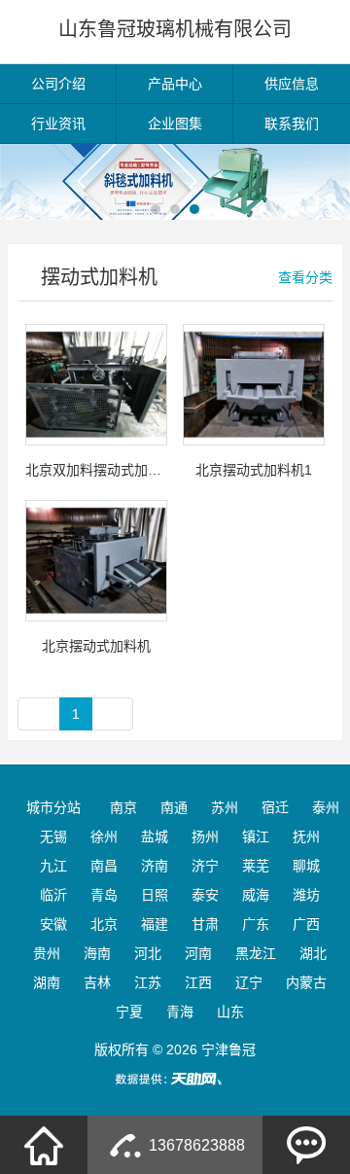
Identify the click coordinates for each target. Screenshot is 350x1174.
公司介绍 (58, 83)
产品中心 (175, 83)
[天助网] (175, 1078)
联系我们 (291, 123)
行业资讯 (58, 123)
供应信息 (291, 83)
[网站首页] (43, 1145)
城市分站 (53, 807)
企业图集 (175, 123)
